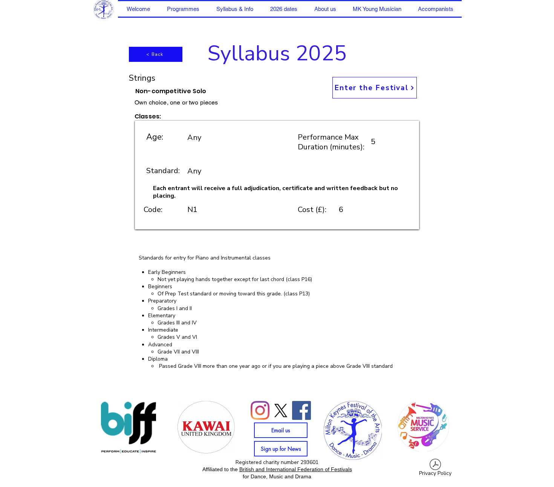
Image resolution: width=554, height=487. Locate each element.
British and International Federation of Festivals (295, 469)
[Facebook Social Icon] (301, 410)
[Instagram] (260, 410)
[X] (280, 410)
